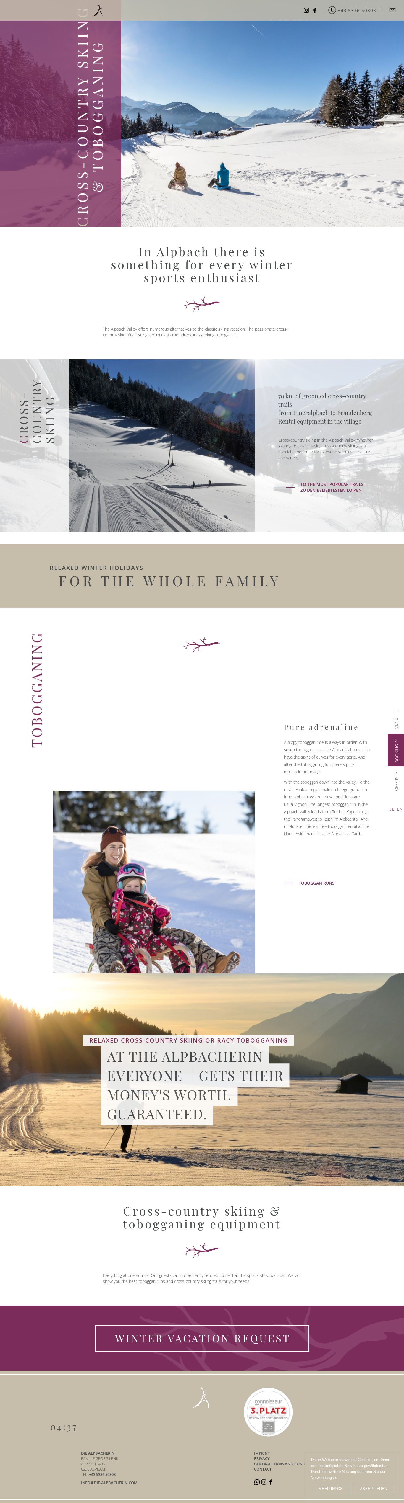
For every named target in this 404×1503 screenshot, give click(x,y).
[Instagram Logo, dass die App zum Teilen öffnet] (307, 10)
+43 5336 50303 (102, 1474)
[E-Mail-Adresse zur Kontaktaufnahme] (393, 10)
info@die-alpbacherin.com (109, 1482)
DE (392, 809)
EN (400, 809)
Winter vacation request (203, 1338)
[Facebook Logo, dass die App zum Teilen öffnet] (315, 10)
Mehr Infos (331, 1488)
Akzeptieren (373, 1488)
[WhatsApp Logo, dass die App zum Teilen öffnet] (257, 1481)
